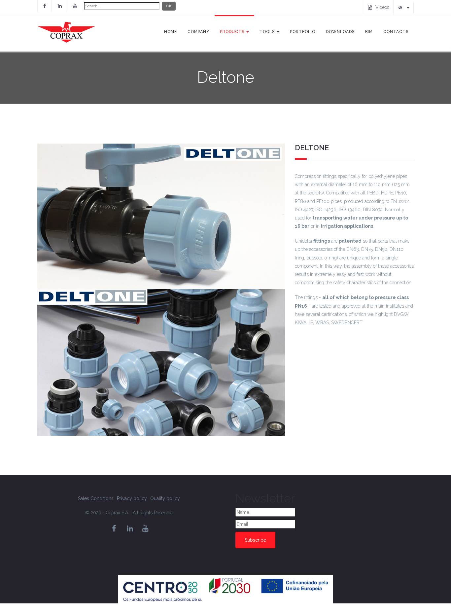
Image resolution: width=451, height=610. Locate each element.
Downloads (340, 31)
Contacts (395, 31)
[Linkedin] (60, 6)
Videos (382, 7)
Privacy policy (132, 498)
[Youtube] (75, 6)
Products (233, 31)
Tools (268, 31)
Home (170, 31)
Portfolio (302, 31)
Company (198, 31)
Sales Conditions (96, 498)
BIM (369, 31)
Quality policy (165, 498)
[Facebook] (45, 6)
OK (168, 6)
